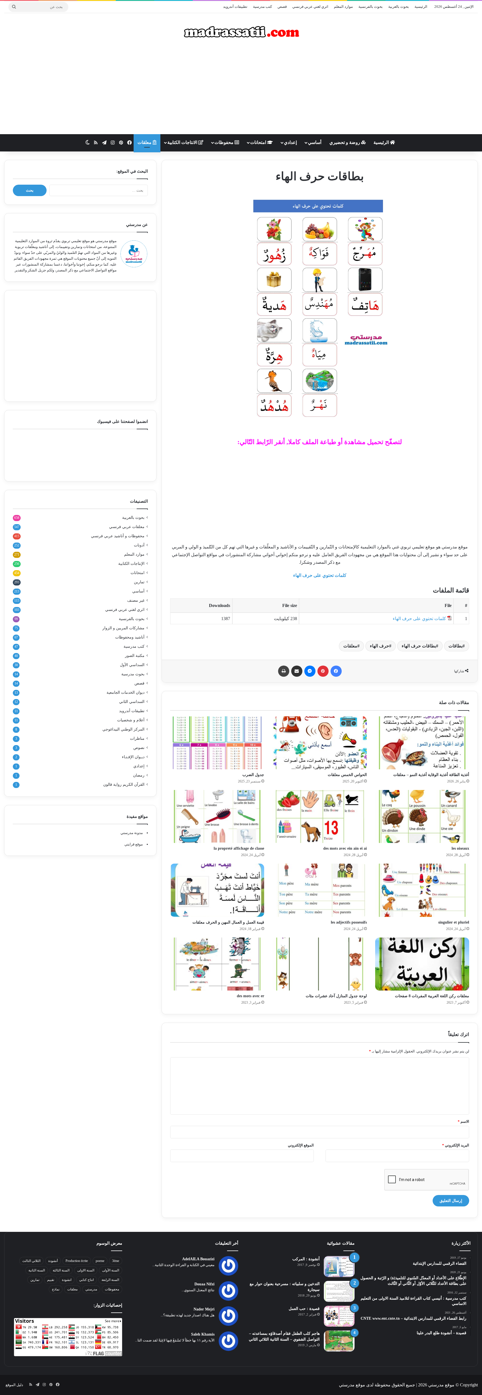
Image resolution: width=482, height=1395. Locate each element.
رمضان (138, 775)
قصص (282, 6)
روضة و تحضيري (345, 142)
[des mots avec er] (217, 964)
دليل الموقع (14, 1385)
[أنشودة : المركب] (339, 1266)
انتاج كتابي (86, 1280)
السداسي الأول (132, 665)
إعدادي (290, 142)
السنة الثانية (36, 1270)
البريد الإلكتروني (455, 1145)
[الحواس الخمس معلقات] (320, 742)
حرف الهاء (379, 646)
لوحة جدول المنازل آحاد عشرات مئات (336, 996)
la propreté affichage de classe (239, 848)
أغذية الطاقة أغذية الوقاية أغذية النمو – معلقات (431, 775)
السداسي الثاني (131, 702)
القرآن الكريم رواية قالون (123, 784)
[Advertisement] (241, 89)
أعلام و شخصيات (130, 720)
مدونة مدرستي (131, 833)
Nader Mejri (204, 1309)
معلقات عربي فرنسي (126, 527)
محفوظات (225, 142)
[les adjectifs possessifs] (320, 890)
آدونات (139, 545)
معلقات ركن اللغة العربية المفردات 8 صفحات (432, 996)
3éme (115, 1261)
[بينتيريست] (323, 671)
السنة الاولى (85, 1270)
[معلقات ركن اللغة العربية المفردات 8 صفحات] (422, 964)
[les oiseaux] (422, 816)
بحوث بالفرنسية (370, 6)
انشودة (66, 1280)
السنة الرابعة (110, 1280)
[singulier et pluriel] (422, 890)
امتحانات (258, 142)
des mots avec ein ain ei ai (345, 848)
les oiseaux (460, 848)
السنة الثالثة (61, 1270)
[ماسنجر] (309, 671)
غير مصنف (135, 600)
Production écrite (77, 1261)
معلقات (145, 142)
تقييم (50, 1280)
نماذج (55, 1289)
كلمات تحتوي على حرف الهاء (319, 575)
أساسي (314, 142)
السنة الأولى (110, 1270)
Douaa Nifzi (204, 1284)
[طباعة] (283, 671)
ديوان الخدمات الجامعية (125, 692)
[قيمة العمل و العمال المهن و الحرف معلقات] (217, 890)
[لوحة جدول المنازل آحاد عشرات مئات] (320, 964)
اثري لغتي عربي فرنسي (310, 6)
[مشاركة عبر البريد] (296, 671)
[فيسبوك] (336, 671)
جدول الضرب (253, 775)
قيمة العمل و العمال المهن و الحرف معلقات (228, 922)
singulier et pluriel (453, 922)
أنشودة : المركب (306, 1259)
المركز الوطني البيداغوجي (123, 729)
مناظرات (137, 738)
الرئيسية (420, 6)
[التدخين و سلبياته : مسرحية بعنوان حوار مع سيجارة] (339, 1291)
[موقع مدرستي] (241, 31)
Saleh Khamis (203, 1334)
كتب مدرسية (262, 6)
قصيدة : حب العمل (304, 1309)
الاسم (463, 1121)
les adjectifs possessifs (349, 922)
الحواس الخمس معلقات (347, 775)
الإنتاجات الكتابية (131, 564)
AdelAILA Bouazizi (198, 1259)
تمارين (139, 582)
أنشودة (53, 1261)
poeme (100, 1261)
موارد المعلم (343, 6)
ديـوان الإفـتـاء (133, 757)
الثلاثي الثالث (31, 1261)
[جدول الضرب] (217, 742)
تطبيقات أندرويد (235, 6)
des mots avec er (250, 996)
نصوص (138, 748)
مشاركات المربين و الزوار (123, 628)
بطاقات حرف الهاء (419, 646)
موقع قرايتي (133, 844)
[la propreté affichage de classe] (217, 816)
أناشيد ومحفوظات (129, 637)
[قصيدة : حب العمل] (339, 1316)
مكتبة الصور (134, 656)
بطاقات (455, 646)
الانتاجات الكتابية (182, 142)
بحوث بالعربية (398, 6)
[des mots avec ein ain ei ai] (320, 816)
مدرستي (91, 1289)
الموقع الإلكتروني (301, 1145)
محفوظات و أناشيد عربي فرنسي (117, 536)
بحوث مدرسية (132, 674)
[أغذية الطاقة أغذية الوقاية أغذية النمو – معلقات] (422, 742)
